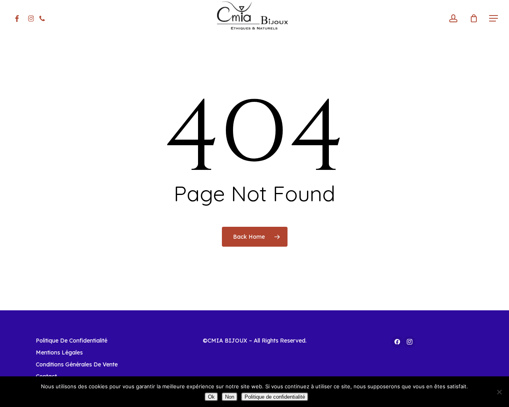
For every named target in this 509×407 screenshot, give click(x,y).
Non (229, 397)
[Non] (499, 392)
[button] (493, 18)
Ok (211, 397)
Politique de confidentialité (275, 397)
